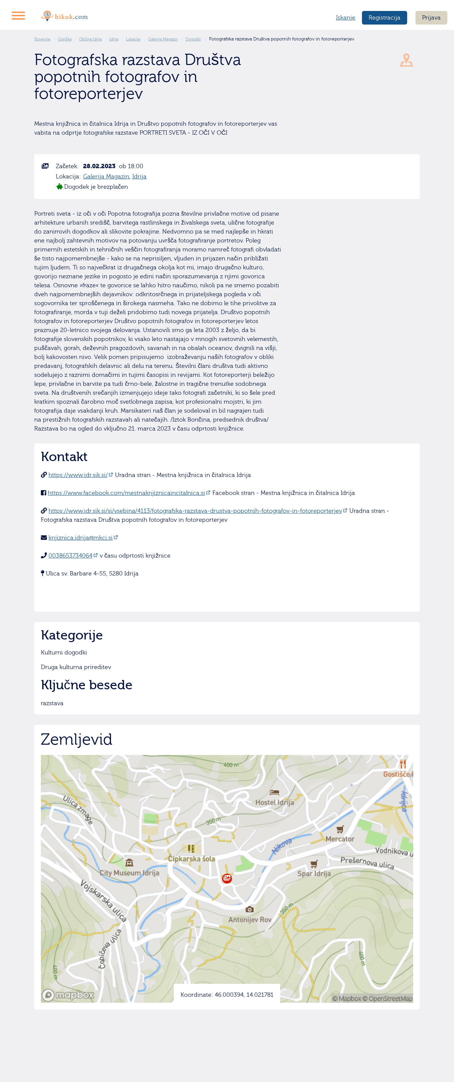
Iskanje (345, 17)
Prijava (431, 17)
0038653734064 (70, 555)
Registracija (384, 17)
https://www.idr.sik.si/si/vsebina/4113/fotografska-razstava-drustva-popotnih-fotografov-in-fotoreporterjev (195, 510)
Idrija (139, 176)
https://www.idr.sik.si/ (78, 475)
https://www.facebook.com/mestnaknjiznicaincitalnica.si (126, 493)
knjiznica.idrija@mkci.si (81, 537)
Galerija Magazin (106, 176)
